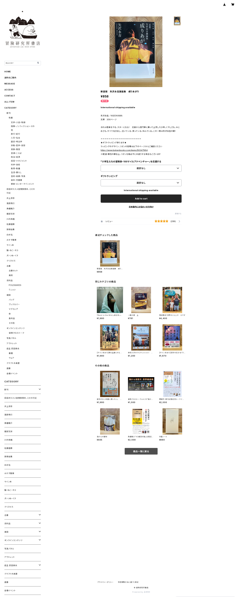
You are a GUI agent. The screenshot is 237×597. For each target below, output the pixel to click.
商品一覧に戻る (141, 451)
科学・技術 (15, 164)
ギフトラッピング (109, 176)
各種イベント (12, 373)
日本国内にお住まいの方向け (141, 207)
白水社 (10, 234)
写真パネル (11, 338)
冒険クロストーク (16, 333)
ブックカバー (14, 304)
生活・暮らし (16, 172)
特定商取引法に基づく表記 (128, 582)
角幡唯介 (11, 208)
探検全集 (11, 229)
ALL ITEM (9, 102)
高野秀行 (11, 203)
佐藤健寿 (11, 224)
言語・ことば (16, 153)
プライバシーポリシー (105, 582)
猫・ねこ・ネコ (12, 250)
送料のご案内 (10, 77)
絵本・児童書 (16, 180)
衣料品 (10, 280)
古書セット (13, 270)
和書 (11, 118)
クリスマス (11, 261)
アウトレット (12, 343)
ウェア (11, 358)
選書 (9, 368)
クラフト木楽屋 (13, 363)
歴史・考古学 (16, 141)
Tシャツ (12, 290)
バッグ (11, 299)
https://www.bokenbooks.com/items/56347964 (124, 150)
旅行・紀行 (15, 134)
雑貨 (9, 295)
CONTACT (9, 96)
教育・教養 (15, 168)
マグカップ (13, 309)
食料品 (12, 318)
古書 (9, 266)
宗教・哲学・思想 (18, 145)
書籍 (11, 353)
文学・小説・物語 (18, 122)
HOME (7, 71)
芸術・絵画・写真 (18, 176)
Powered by (138, 592)
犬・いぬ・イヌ (12, 255)
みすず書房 (11, 240)
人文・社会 (15, 138)
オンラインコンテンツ (16, 328)
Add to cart (141, 198)
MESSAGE (9, 83)
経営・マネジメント (19, 161)
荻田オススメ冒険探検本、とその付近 (20, 398)
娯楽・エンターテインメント (22, 184)
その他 (12, 323)
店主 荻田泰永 (13, 348)
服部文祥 (11, 214)
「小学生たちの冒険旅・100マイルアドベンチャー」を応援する (131, 161)
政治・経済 (15, 157)
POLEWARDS (15, 285)
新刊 (9, 113)
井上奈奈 (11, 198)
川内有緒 (11, 219)
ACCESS (8, 90)
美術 (11, 275)
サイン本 (10, 245)
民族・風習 (15, 149)
